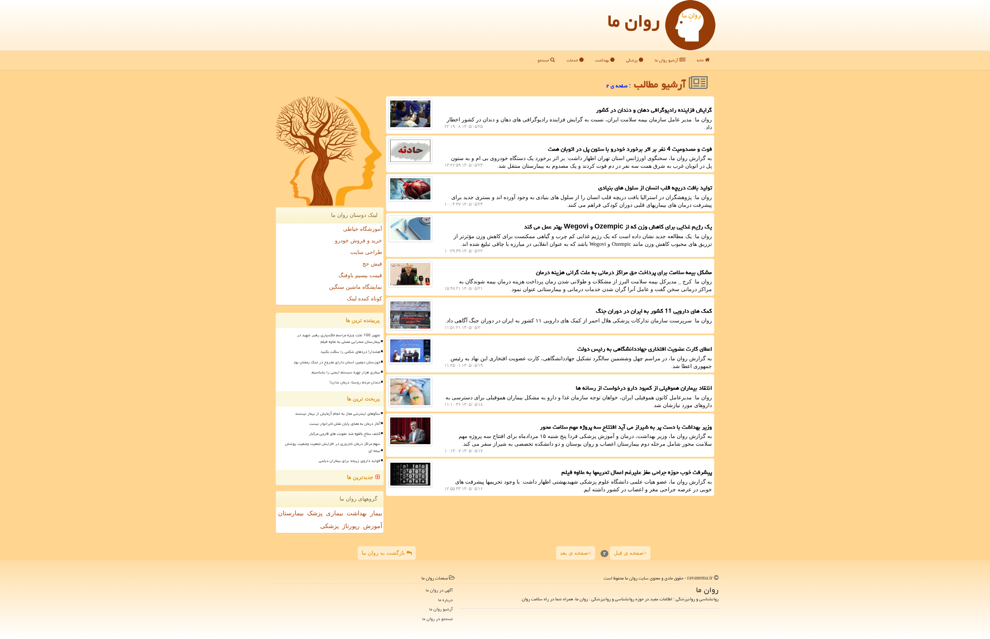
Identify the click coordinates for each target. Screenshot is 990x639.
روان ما (634, 20)
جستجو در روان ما (437, 619)
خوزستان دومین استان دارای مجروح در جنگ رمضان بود (337, 362)
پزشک (315, 513)
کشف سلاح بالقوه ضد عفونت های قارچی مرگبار (344, 434)
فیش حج (372, 264)
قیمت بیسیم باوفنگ (360, 275)
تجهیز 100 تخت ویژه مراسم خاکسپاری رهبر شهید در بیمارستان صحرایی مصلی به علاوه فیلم (338, 338)
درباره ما (445, 600)
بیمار (376, 513)
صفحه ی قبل (630, 553)
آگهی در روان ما (439, 590)
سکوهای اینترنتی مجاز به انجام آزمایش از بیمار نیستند (337, 413)
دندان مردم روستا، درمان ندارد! (354, 382)
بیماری (334, 513)
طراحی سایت (366, 252)
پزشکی (632, 60)
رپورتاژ (351, 526)
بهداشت (602, 60)
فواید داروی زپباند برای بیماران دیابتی (349, 461)
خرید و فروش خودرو (358, 241)
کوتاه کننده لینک (364, 299)
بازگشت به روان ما (384, 553)
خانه (701, 60)
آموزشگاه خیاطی (362, 229)
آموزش (372, 526)
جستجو (544, 60)
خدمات (573, 60)
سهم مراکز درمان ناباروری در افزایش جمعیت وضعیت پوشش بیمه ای (332, 447)
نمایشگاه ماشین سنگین (355, 287)
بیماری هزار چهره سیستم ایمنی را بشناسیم (346, 372)
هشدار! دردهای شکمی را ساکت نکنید (350, 352)
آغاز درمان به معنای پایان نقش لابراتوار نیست (344, 424)
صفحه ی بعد (575, 553)
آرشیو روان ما (667, 60)
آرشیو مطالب (661, 84)
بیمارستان (291, 513)
